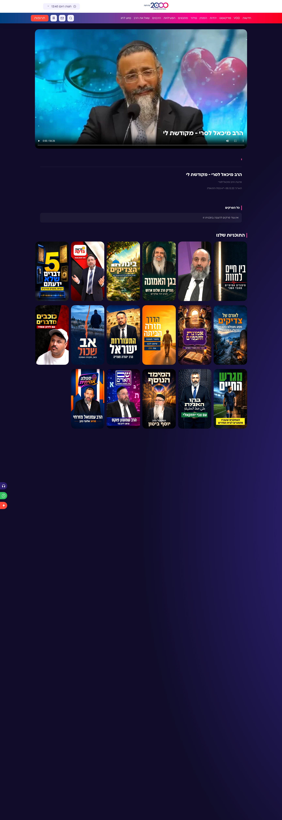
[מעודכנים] (3, 505)
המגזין (203, 18)
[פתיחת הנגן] (3, 485)
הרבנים (156, 18)
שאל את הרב (142, 18)
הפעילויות (169, 18)
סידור (194, 18)
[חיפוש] (70, 18)
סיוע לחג (126, 18)
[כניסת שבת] (53, 18)
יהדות (213, 18)
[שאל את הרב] (3, 495)
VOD (237, 18)
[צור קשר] (62, 18)
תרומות (39, 18)
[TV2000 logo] (159, 6)
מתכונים (183, 18)
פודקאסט (225, 18)
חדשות (247, 18)
